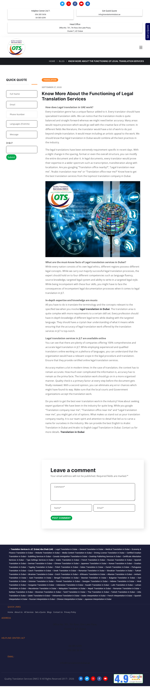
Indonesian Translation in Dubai (69, 585)
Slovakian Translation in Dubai (119, 571)
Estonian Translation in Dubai (41, 581)
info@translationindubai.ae (109, 14)
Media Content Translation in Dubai (77, 553)
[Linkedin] (87, 3)
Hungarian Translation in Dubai (41, 585)
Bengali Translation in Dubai (66, 578)
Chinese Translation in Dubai (66, 563)
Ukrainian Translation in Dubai (40, 574)
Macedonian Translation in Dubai (42, 588)
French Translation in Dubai (93, 560)
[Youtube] (81, 3)
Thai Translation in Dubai (98, 592)
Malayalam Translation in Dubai (72, 588)
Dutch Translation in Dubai (66, 574)
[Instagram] (68, 3)
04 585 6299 (41, 18)
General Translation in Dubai (91, 549)
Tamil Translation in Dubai (74, 592)
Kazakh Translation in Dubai (97, 585)
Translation (50, 80)
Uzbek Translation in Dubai (39, 596)
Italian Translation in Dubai (91, 567)
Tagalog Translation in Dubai (40, 567)
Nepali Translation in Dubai (99, 588)
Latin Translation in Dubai (122, 585)
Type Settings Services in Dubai (39, 560)
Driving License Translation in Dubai (109, 553)
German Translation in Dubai (40, 563)
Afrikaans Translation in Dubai (92, 574)
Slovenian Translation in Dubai (48, 592)
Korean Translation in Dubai (120, 563)
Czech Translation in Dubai (39, 571)
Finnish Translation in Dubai (68, 581)
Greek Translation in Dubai (64, 571)
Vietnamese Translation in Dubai (65, 596)
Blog (62, 61)
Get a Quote (147, 31)
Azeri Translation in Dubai (40, 578)
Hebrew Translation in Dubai (122, 581)
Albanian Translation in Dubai (119, 574)
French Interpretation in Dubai (120, 596)
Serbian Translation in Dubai (21, 592)
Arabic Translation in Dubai (67, 560)
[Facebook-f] (75, 3)
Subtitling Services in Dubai (39, 556)
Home (52, 61)
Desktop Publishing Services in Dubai (105, 556)
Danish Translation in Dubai (117, 567)
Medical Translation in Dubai (117, 549)
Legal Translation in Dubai (66, 549)
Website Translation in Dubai (47, 553)
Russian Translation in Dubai (119, 560)
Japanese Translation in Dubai (93, 563)
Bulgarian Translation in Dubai (122, 578)
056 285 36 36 (75, 650)
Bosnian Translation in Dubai (93, 578)
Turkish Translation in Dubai (123, 592)
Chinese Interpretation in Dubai (69, 599)
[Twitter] (62, 3)
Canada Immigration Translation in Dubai (70, 556)
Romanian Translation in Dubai (91, 571)
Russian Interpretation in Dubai (42, 599)
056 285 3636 (40, 14)
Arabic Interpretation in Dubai (93, 596)
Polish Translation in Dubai (66, 567)
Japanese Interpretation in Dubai (97, 599)
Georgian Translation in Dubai (95, 581)
